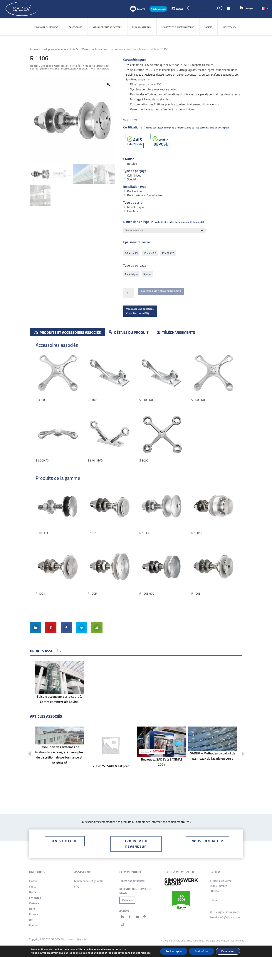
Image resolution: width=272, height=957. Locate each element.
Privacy (33, 914)
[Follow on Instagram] (122, 924)
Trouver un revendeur (136, 844)
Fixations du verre (113, 49)
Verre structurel (91, 49)
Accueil (34, 49)
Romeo (33, 925)
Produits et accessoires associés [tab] (70, 332)
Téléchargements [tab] (178, 332)
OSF (31, 920)
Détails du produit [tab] (131, 332)
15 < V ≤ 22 (149, 253)
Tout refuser (201, 951)
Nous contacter (207, 841)
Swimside (35, 897)
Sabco (32, 886)
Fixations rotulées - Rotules (142, 49)
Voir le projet (59, 686)
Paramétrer (227, 951)
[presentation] (26, 754)
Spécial (147, 274)
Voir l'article (59, 747)
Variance (34, 903)
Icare (32, 909)
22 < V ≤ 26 (168, 253)
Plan (214, 900)
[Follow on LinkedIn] (122, 917)
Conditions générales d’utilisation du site (182, 940)
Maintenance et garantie (88, 881)
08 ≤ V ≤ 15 (131, 253)
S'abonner (127, 900)
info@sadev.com (229, 917)
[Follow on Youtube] (137, 917)
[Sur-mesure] (181, 251)
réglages (146, 953)
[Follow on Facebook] (130, 917)
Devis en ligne (65, 841)
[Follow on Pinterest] (144, 917)
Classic (33, 881)
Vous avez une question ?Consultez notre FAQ (140, 311)
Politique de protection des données (225, 940)
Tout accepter (174, 951)
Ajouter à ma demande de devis (161, 291)
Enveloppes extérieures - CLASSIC (60, 49)
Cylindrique (131, 274)
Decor (32, 892)
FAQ (76, 886)
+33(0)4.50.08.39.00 (227, 912)
